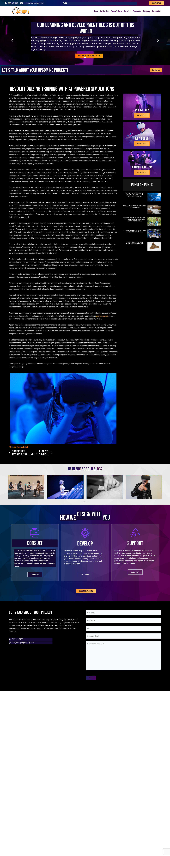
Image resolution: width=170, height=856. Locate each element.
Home (96, 11)
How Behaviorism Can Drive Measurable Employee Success (134, 243)
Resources (137, 11)
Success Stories (86, 598)
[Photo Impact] (154, 197)
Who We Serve (116, 11)
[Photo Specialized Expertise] (154, 233)
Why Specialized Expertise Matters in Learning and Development (134, 230)
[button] (160, 488)
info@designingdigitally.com (34, 3)
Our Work (127, 11)
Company (146, 11)
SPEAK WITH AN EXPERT (89, 55)
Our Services (104, 11)
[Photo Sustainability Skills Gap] (154, 221)
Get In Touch (141, 115)
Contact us (156, 3)
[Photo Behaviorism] (154, 246)
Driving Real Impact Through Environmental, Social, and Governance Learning (135, 195)
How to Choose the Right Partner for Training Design (134, 206)
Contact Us (156, 11)
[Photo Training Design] (154, 209)
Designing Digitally (103, 316)
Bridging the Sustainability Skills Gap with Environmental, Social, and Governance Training (134, 219)
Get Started (156, 70)
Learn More (35, 582)
